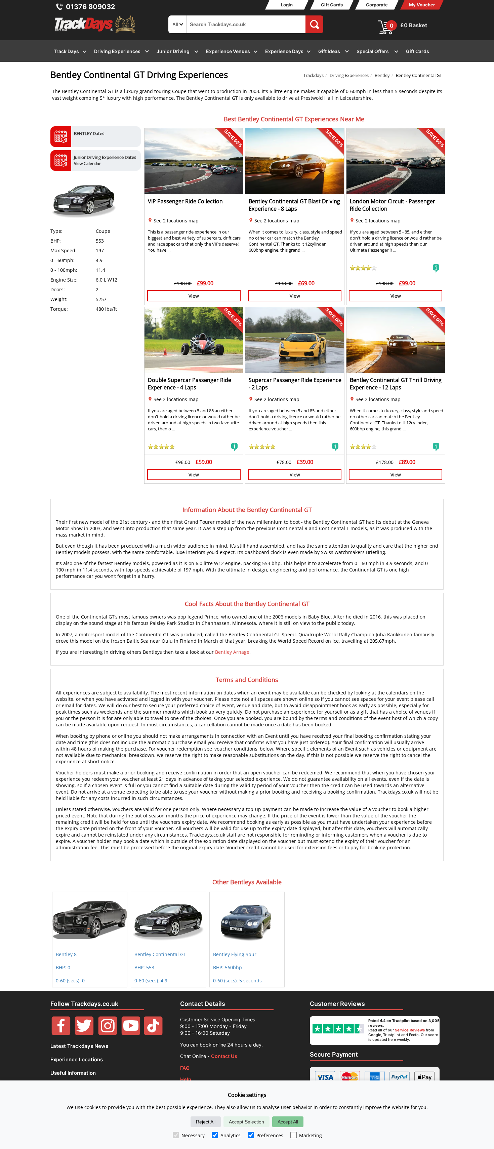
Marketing (310, 1135)
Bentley (382, 75)
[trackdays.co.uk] (95, 33)
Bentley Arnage (232, 652)
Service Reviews (410, 1030)
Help (185, 1079)
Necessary (193, 1135)
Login (287, 4)
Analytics (230, 1135)
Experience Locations (76, 1059)
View (194, 296)
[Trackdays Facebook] (61, 1033)
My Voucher (422, 4)
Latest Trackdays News (79, 1046)
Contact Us (224, 1056)
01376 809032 (90, 7)
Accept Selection (246, 1121)
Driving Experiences (349, 75)
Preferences (269, 1135)
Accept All (288, 1121)
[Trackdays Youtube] (130, 1033)
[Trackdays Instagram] (107, 1033)
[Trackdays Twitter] (84, 1033)
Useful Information (73, 1073)
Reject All (205, 1121)
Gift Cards (332, 4)
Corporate (377, 4)
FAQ (185, 1068)
